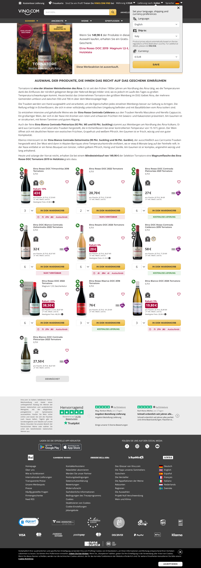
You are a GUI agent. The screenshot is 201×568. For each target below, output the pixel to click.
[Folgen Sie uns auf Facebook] (127, 446)
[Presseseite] (30, 457)
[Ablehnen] (180, 552)
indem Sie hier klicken (79, 553)
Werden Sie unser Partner (79, 473)
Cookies (69, 499)
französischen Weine (29, 426)
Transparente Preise (35, 480)
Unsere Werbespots (35, 484)
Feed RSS (29, 499)
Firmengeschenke (34, 495)
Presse (28, 488)
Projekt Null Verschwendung (129, 495)
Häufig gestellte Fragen (36, 491)
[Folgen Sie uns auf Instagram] (137, 446)
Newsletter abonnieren (77, 469)
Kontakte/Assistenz (75, 466)
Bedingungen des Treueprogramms (83, 495)
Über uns (30, 469)
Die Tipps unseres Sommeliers (130, 469)
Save (156, 64)
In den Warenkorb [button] (52, 210)
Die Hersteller (122, 477)
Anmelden (127, 12)
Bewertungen (72, 484)
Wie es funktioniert (34, 473)
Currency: (143, 51)
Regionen (119, 488)
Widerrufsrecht (73, 488)
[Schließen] (178, 8)
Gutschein (120, 473)
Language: (143, 18)
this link (152, 46)
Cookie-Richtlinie (25, 559)
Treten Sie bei (99, 3)
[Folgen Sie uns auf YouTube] (157, 446)
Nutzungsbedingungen (77, 477)
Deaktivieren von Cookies (78, 502)
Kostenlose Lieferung (33, 3)
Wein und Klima (123, 499)
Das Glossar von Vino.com (127, 466)
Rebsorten (120, 484)
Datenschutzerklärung (77, 480)
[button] (28, 523)
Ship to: (142, 30)
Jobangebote (72, 510)
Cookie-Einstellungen (76, 506)
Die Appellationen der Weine (129, 480)
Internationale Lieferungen (38, 477)
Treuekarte (57, 3)
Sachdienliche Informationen (80, 491)
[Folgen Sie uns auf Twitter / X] (147, 446)
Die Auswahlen (122, 491)
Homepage (30, 466)
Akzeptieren (170, 564)
